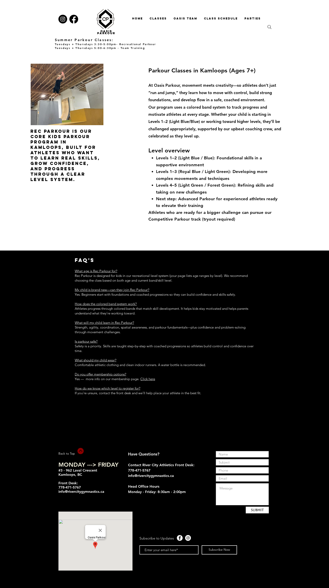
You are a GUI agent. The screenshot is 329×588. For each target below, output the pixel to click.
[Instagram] (62, 19)
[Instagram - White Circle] (188, 538)
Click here (147, 379)
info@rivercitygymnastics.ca (81, 491)
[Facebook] (73, 19)
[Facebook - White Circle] (180, 538)
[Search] (269, 27)
